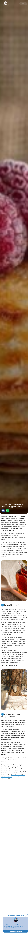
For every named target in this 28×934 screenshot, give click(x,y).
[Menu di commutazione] (23, 4)
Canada (11, 542)
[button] (3, 510)
